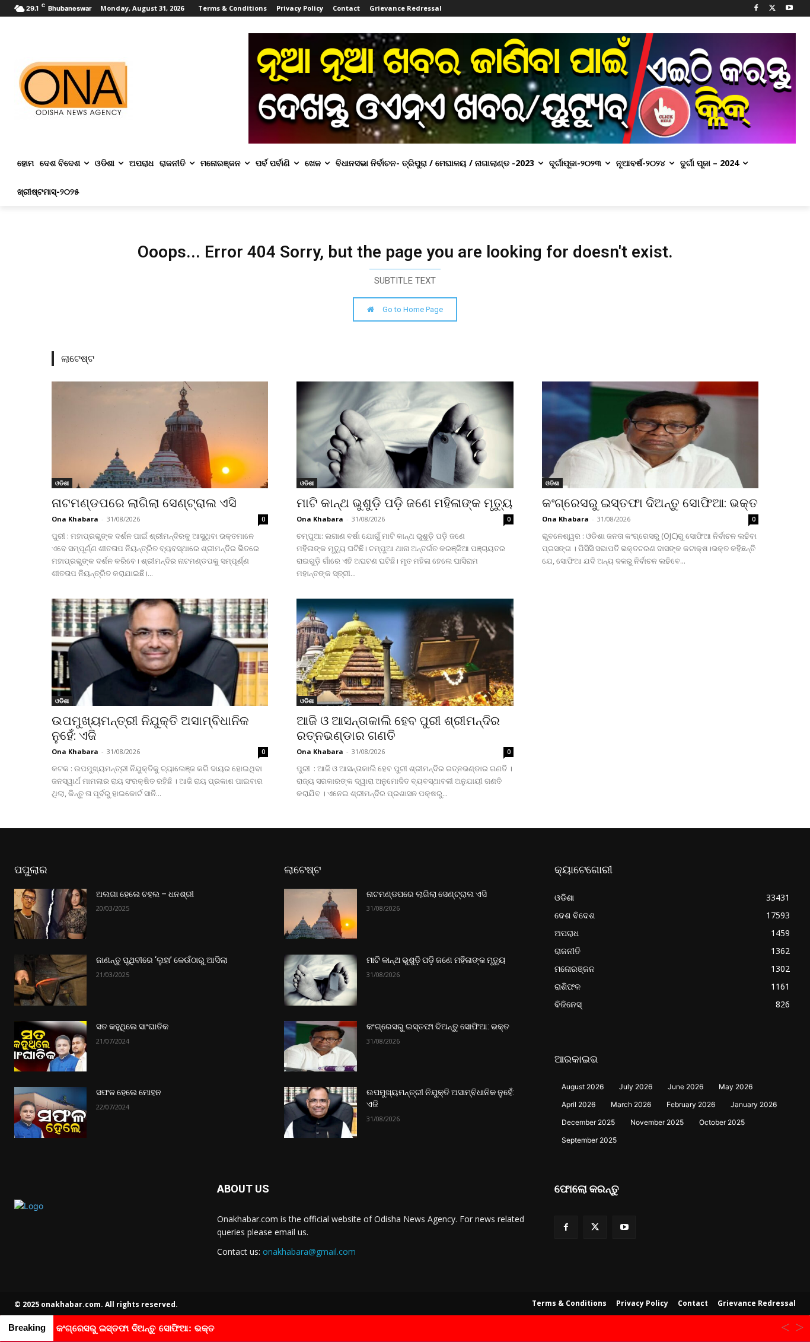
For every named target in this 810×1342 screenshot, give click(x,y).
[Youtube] (789, 8)
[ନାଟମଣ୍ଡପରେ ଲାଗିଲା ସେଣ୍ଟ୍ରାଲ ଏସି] (160, 434)
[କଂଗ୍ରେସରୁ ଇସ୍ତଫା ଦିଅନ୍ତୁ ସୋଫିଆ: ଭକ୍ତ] (650, 434)
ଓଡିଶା (62, 483)
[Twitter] (772, 8)
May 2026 (735, 1086)
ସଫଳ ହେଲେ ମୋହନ (128, 1092)
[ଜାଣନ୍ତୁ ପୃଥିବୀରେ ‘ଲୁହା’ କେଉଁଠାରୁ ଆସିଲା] (50, 980)
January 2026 (754, 1104)
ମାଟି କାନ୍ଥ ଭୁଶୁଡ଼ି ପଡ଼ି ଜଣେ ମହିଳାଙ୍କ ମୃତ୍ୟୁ (404, 503)
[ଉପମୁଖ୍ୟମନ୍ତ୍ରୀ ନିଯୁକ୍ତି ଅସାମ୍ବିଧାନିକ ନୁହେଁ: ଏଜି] (160, 652)
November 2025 (657, 1122)
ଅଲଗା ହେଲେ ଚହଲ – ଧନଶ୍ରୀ (145, 894)
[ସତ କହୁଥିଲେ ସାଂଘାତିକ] (50, 1046)
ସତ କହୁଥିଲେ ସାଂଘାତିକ (132, 1026)
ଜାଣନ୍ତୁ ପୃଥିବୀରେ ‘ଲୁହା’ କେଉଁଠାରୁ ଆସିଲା (161, 960)
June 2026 (685, 1086)
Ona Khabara (75, 518)
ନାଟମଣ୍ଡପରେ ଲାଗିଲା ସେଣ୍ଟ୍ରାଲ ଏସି (144, 503)
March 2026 (631, 1104)
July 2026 (635, 1086)
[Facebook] (756, 8)
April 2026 (578, 1104)
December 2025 (588, 1122)
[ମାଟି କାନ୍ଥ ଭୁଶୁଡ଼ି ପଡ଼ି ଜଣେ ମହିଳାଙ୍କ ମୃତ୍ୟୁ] (404, 434)
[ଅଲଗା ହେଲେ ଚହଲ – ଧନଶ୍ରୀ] (50, 914)
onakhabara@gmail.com (309, 1251)
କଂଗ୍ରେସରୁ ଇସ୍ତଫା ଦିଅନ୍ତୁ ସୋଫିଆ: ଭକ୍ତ (650, 503)
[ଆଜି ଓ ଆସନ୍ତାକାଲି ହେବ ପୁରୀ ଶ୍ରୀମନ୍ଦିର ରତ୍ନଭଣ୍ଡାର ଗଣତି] (404, 652)
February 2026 (691, 1104)
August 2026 (583, 1086)
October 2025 (722, 1122)
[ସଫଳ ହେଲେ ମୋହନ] (50, 1112)
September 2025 (589, 1140)
